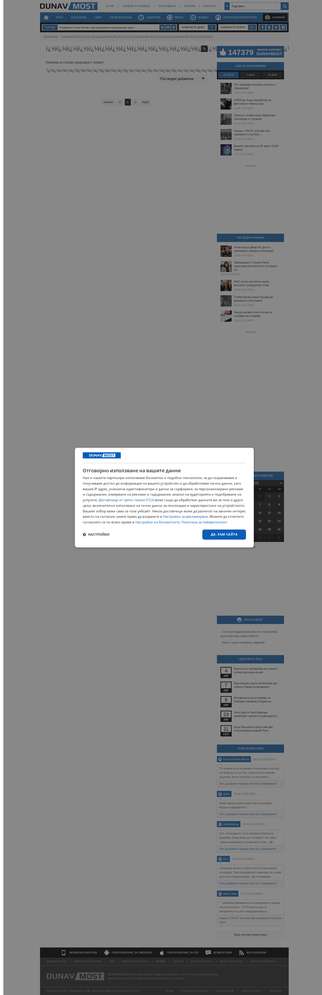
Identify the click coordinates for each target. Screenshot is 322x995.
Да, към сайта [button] (224, 534)
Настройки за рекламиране (185, 516)
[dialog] (164, 497)
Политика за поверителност (204, 522)
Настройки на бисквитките (157, 522)
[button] (96, 534)
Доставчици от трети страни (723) (126, 500)
